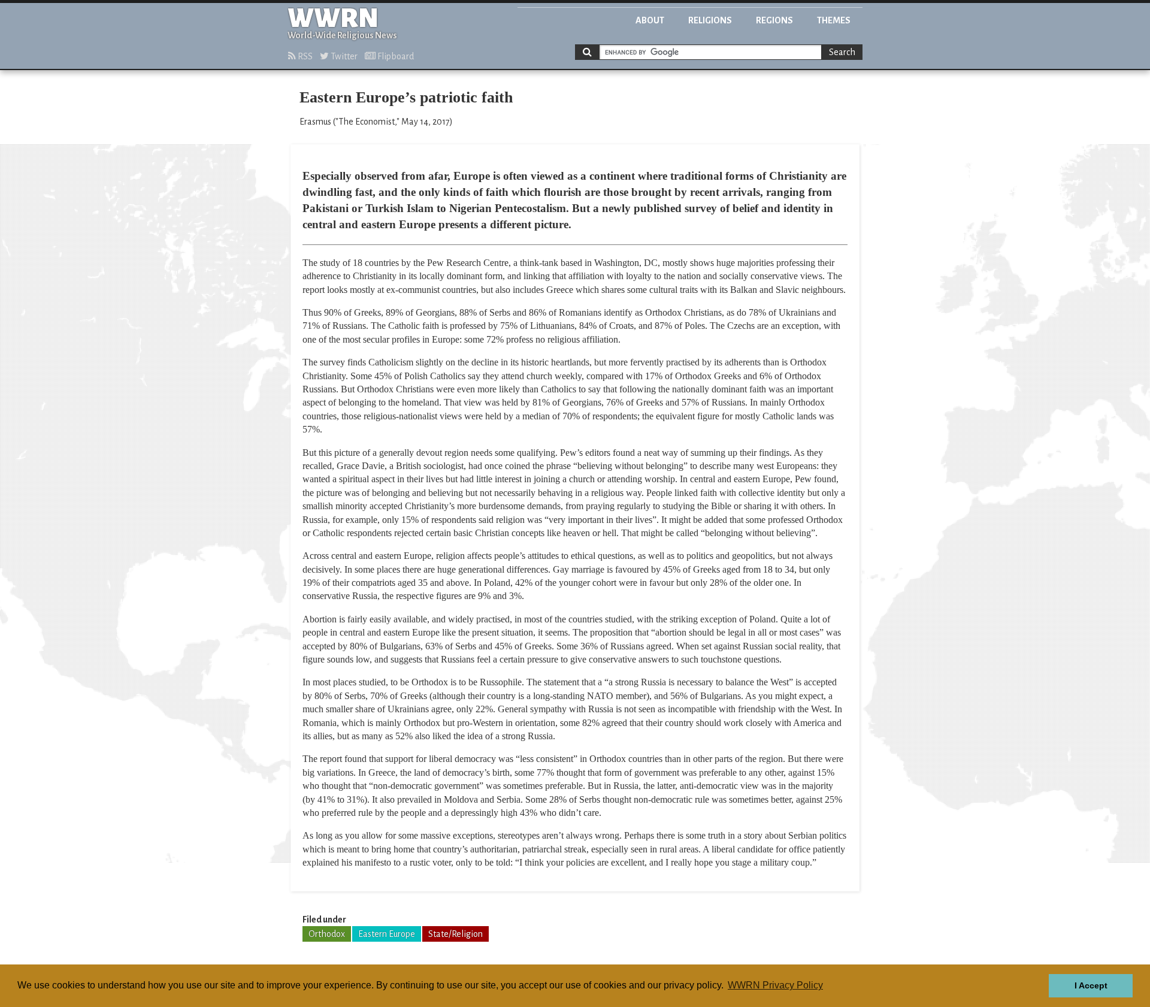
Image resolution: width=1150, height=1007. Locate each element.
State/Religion (455, 934)
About (649, 20)
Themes (834, 20)
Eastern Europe (386, 934)
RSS (304, 56)
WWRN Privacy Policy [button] (775, 985)
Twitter (343, 56)
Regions (774, 20)
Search (842, 52)
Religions (710, 20)
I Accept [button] (1091, 985)
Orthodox (326, 934)
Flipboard (395, 56)
